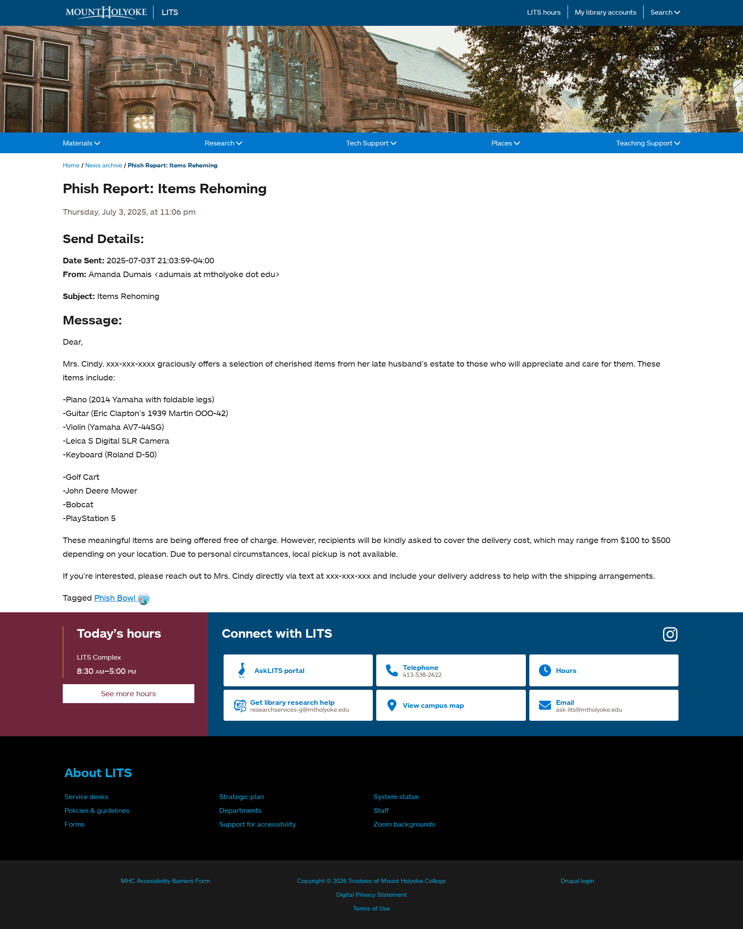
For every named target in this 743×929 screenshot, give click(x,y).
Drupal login (577, 880)
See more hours (128, 693)
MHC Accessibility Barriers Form (165, 880)
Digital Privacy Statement (371, 894)
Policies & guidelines (96, 810)
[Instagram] (670, 637)
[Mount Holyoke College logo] (108, 12)
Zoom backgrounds (404, 824)
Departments (240, 810)
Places (502, 143)
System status (396, 796)
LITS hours (544, 12)
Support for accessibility (257, 824)
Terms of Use (371, 908)
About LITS (98, 772)
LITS (170, 12)
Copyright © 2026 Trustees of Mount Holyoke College (371, 880)
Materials (78, 143)
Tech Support (368, 143)
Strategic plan (241, 796)
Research (220, 143)
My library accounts (605, 12)
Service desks (86, 796)
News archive (103, 165)
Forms (74, 824)
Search (662, 12)
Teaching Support (645, 143)
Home (71, 165)
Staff (381, 810)
